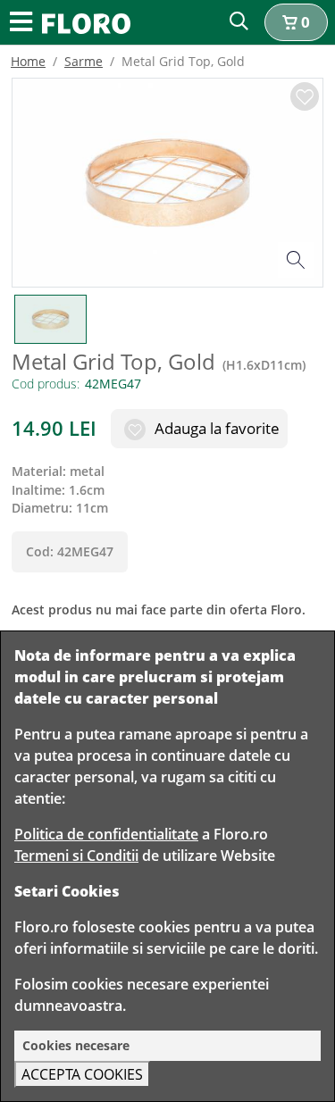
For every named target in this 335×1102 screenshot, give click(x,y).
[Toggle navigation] (21, 22)
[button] (296, 22)
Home (28, 61)
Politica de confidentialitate (106, 834)
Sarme (83, 61)
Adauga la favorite (215, 428)
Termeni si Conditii (76, 855)
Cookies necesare (76, 1045)
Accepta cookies (82, 1074)
